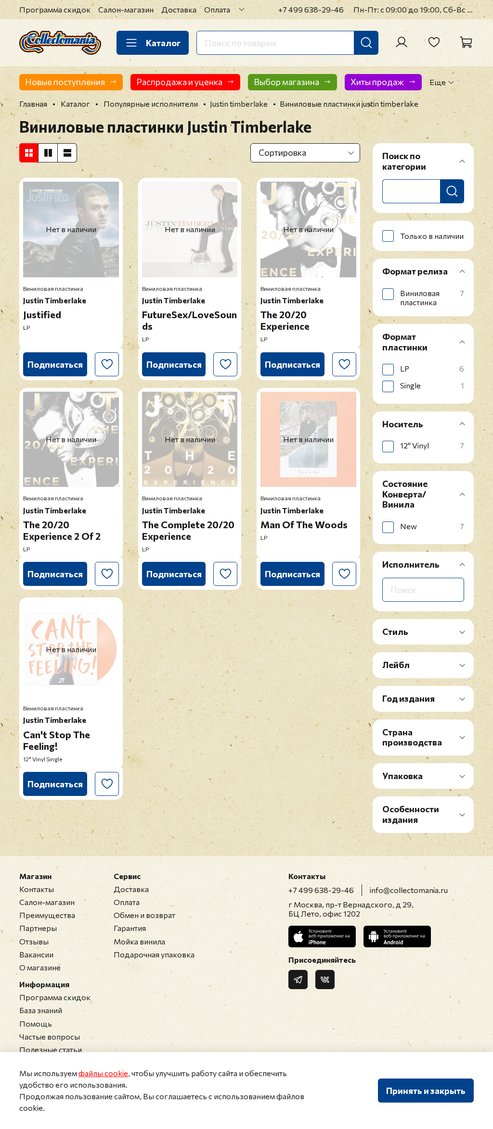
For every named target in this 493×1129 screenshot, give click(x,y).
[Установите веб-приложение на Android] (397, 936)
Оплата (217, 9)
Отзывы (34, 941)
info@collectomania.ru (409, 889)
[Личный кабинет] (401, 42)
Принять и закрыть (426, 1090)
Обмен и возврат (144, 914)
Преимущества (47, 914)
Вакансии (36, 954)
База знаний (40, 1010)
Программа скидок (55, 9)
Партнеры (38, 927)
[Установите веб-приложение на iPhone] (322, 936)
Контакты (36, 888)
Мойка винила (139, 941)
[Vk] (325, 979)
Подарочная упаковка (154, 954)
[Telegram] (298, 979)
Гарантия (130, 927)
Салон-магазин (126, 9)
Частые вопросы (49, 1036)
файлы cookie (103, 1073)
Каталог (163, 42)
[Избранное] (433, 42)
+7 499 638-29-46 (311, 9)
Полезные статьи (50, 1049)
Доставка (178, 9)
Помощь (35, 1023)
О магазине (40, 967)
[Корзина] (466, 42)
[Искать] (366, 43)
